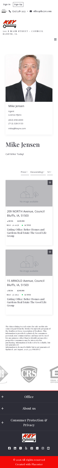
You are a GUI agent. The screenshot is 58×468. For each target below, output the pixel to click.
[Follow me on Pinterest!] (31, 448)
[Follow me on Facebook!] (9, 448)
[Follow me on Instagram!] (43, 448)
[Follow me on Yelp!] (26, 448)
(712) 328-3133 (15, 123)
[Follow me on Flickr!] (37, 448)
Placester (37, 464)
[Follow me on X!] (20, 448)
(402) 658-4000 (15, 120)
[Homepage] (10, 24)
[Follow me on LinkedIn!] (15, 448)
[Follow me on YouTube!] (48, 448)
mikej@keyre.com (17, 128)
